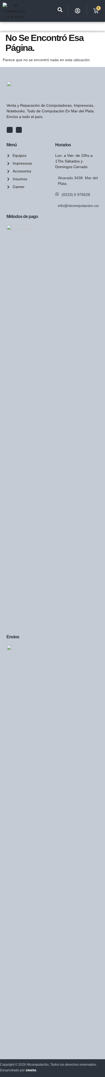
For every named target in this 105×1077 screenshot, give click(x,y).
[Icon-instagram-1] (19, 130)
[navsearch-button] (60, 11)
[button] (3, 26)
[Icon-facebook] (9, 130)
